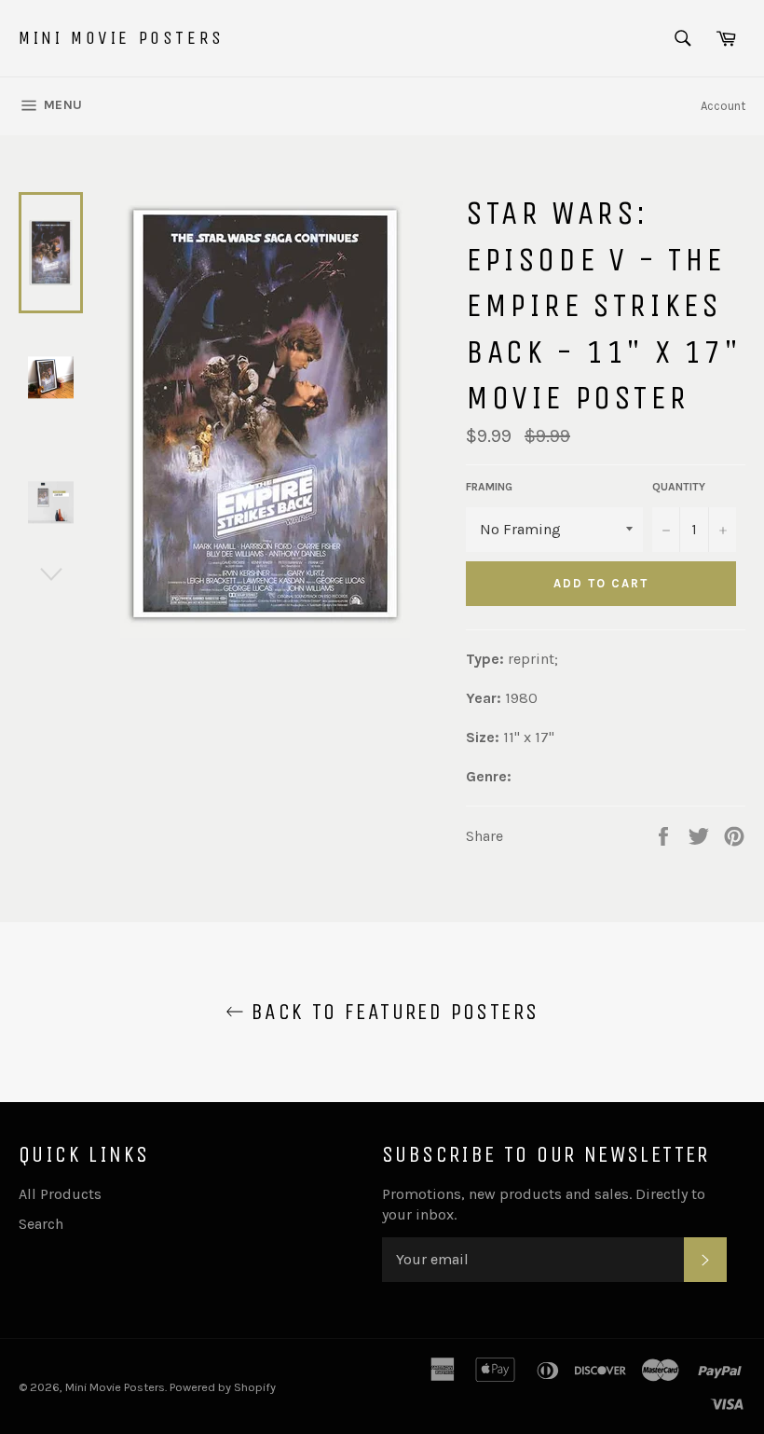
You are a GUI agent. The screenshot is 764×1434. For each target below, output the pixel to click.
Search (41, 1224)
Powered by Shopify (223, 1387)
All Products (60, 1194)
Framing (489, 486)
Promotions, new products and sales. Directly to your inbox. (543, 1204)
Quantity (678, 486)
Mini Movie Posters (122, 37)
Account (723, 106)
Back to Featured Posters (391, 1012)
